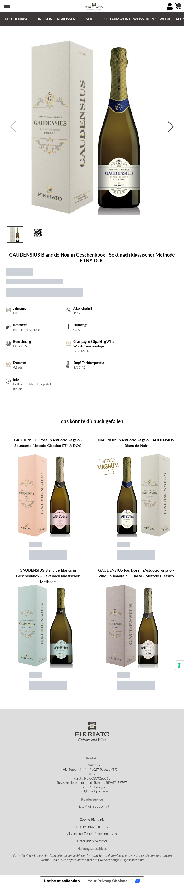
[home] (94, 6)
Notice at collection (62, 880)
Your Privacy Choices (107, 880)
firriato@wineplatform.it (92, 806)
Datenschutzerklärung (92, 827)
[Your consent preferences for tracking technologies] (179, 665)
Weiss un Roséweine (152, 19)
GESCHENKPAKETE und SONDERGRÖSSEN (40, 19)
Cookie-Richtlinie (92, 819)
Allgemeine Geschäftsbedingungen (92, 834)
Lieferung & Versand (92, 841)
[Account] (170, 6)
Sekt (90, 19)
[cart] (178, 6)
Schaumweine (117, 19)
